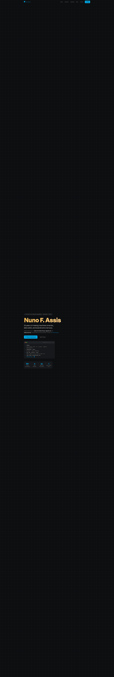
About (61, 1)
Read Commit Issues (31, 337)
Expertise (67, 1)
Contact (81, 1)
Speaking (72, 1)
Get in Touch (42, 337)
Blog (77, 1)
